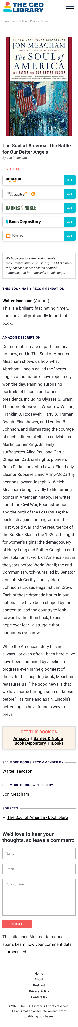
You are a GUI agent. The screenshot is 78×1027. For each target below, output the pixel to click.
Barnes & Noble (48, 738)
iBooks (57, 743)
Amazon (21, 738)
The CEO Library (23, 7)
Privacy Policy (39, 991)
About (39, 979)
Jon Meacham (17, 158)
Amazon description (21, 337)
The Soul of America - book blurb (37, 817)
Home (5, 21)
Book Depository (30, 743)
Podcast (39, 985)
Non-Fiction (19, 21)
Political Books (39, 21)
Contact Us (39, 997)
